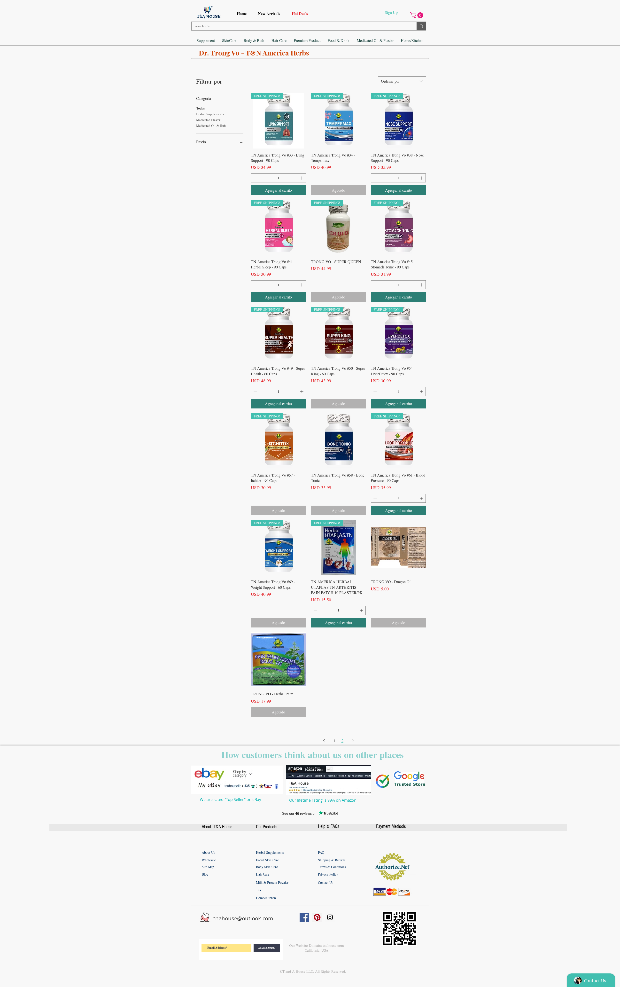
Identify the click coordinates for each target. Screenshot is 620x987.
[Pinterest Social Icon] (317, 917)
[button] (417, 15)
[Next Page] (353, 740)
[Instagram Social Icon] (330, 917)
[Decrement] (255, 178)
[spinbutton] (278, 178)
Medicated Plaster (208, 120)
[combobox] (402, 81)
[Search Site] (421, 26)
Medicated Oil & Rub (211, 125)
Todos (200, 108)
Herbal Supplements (210, 114)
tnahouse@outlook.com (243, 918)
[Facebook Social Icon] (304, 917)
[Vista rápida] (338, 441)
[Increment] (302, 178)
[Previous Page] (324, 740)
